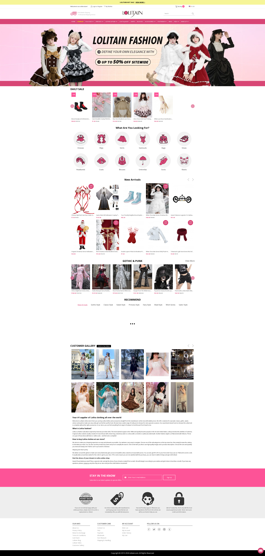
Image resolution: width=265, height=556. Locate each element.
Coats (101, 169)
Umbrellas (143, 169)
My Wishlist (109, 6)
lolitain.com (133, 553)
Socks (163, 169)
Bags (164, 148)
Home (73, 21)
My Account (126, 530)
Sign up (169, 477)
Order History (126, 533)
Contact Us (101, 528)
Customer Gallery (78, 545)
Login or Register (97, 6)
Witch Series (170, 305)
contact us (86, 463)
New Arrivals (82, 305)
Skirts (133, 21)
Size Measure (101, 538)
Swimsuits (143, 148)
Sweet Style (120, 305)
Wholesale (100, 535)
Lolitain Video (76, 543)
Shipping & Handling (104, 540)
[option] (132, 55)
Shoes (184, 148)
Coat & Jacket (124, 21)
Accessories (149, 21)
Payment (100, 533)
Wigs (170, 21)
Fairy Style (147, 305)
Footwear (161, 21)
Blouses (140, 21)
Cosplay (80, 21)
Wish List (125, 528)
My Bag (181, 6)
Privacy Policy (77, 530)
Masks (184, 169)
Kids (175, 21)
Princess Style (134, 305)
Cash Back (76, 538)
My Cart (124, 535)
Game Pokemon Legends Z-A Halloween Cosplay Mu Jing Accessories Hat (192, 215)
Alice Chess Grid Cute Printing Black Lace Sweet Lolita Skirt (150, 119)
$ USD (193, 6)
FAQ (98, 530)
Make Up (184, 21)
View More (190, 261)
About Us (75, 528)
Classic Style (108, 305)
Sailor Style (183, 305)
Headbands (80, 169)
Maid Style (158, 305)
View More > (140, 2)
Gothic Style (95, 305)
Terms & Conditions (79, 535)
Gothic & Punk (110, 21)
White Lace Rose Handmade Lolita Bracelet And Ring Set (170, 119)
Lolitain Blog (76, 540)
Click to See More (104, 346)
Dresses (98, 21)
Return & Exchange (78, 533)
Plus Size (89, 21)
